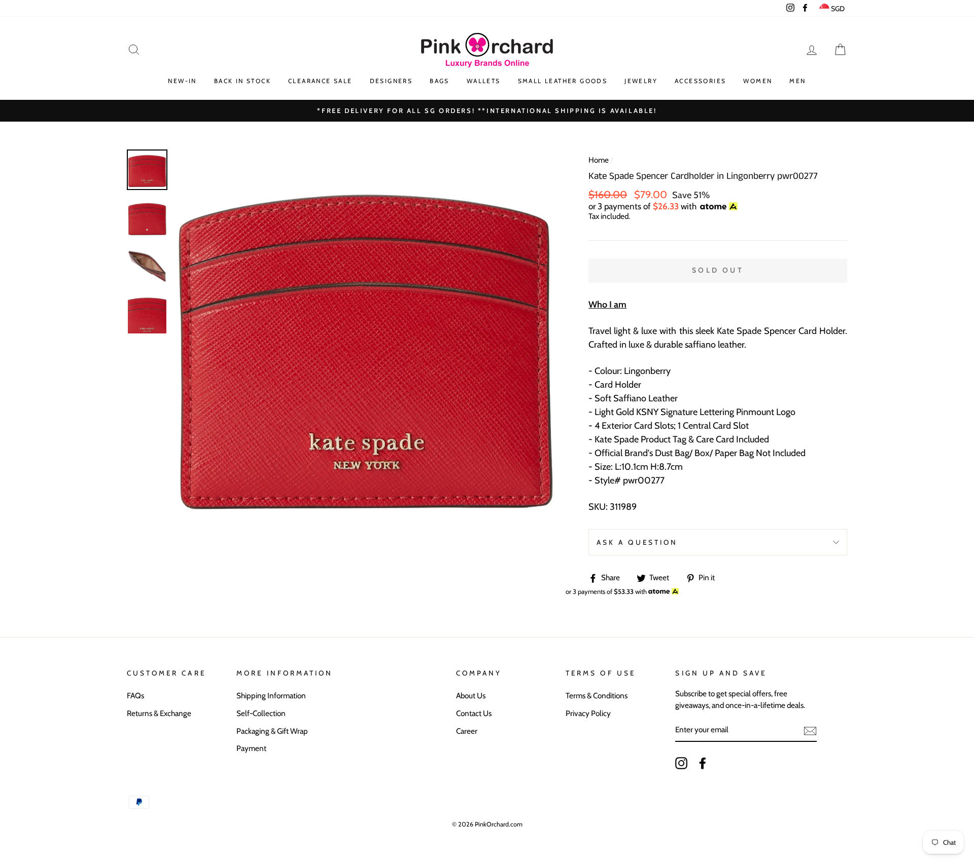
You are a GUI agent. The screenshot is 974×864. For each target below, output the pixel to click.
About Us (470, 695)
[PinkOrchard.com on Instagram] (681, 763)
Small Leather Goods (563, 81)
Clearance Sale (320, 81)
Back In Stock (242, 81)
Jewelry (640, 81)
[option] (487, 111)
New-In (182, 81)
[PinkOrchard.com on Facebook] (703, 763)
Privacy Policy (588, 713)
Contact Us (474, 713)
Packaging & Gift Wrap (272, 731)
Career (466, 731)
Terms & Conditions (597, 695)
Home (598, 160)
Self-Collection (261, 713)
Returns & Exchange (159, 713)
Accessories (700, 81)
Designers (391, 81)
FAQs (135, 695)
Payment (251, 748)
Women (757, 81)
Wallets (484, 81)
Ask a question (637, 542)
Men (797, 81)
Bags (439, 81)
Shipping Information (271, 695)
